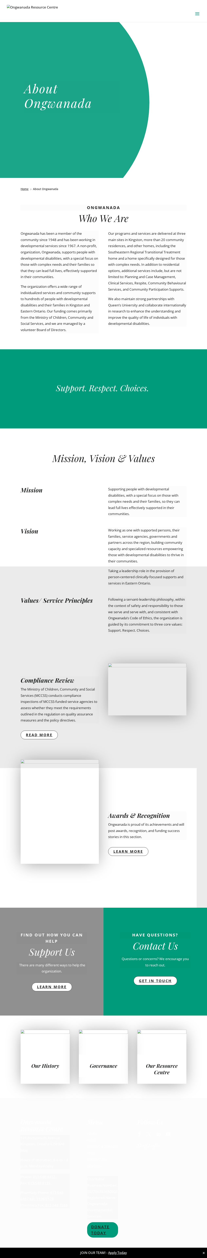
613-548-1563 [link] (56, 1205)
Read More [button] (39, 734)
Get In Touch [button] (155, 980)
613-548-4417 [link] (44, 1176)
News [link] (91, 1153)
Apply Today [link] (117, 1253)
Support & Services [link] (102, 1146)
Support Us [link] (96, 1159)
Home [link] (91, 1133)
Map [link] (24, 1150)
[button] (197, 16)
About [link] (92, 1140)
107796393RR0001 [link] (102, 1191)
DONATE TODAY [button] (100, 1230)
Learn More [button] (128, 851)
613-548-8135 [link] (39, 1183)
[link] (32, 11)
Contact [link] (94, 1166)
